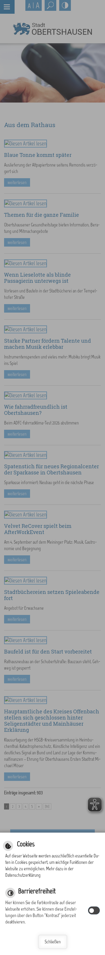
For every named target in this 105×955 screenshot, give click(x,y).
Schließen (53, 941)
